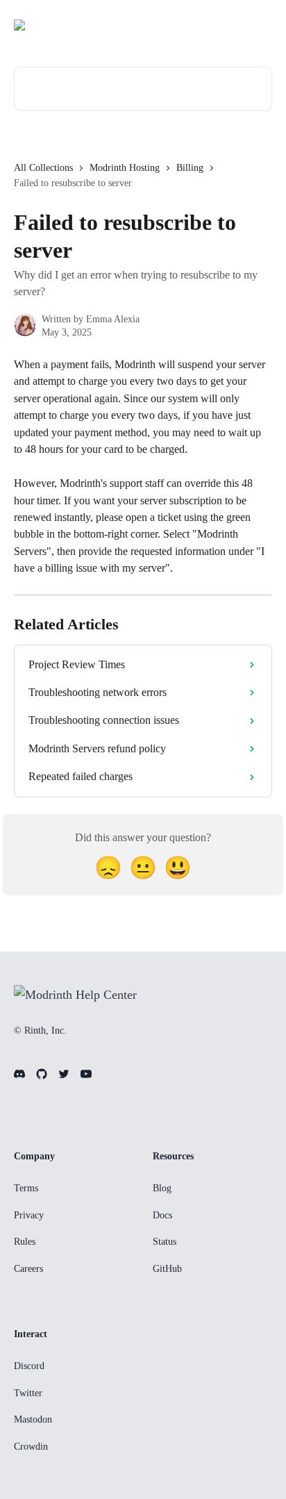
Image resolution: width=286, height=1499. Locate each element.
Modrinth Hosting (125, 168)
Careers (28, 1269)
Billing (189, 168)
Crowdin (31, 1446)
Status (164, 1241)
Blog (162, 1188)
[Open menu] (259, 25)
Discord (29, 1366)
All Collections (43, 168)
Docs (162, 1215)
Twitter (28, 1393)
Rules (24, 1241)
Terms (26, 1188)
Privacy (29, 1215)
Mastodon (33, 1419)
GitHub (167, 1269)
